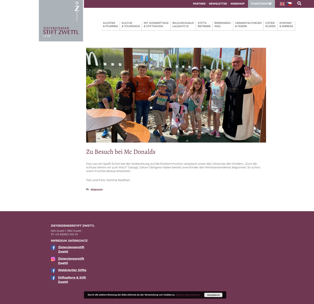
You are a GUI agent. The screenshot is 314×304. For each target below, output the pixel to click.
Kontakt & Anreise (286, 24)
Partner (199, 3)
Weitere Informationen (188, 294)
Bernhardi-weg (222, 24)
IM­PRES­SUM (59, 240)
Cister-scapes (270, 24)
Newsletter (218, 3)
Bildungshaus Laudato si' (183, 24)
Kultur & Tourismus (131, 24)
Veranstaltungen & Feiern (248, 24)
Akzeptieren (213, 295)
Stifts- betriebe (204, 24)
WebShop (237, 3)
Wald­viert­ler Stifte (72, 270)
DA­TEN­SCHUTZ (78, 240)
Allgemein (97, 189)
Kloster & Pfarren (110, 24)
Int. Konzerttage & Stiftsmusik (156, 24)
